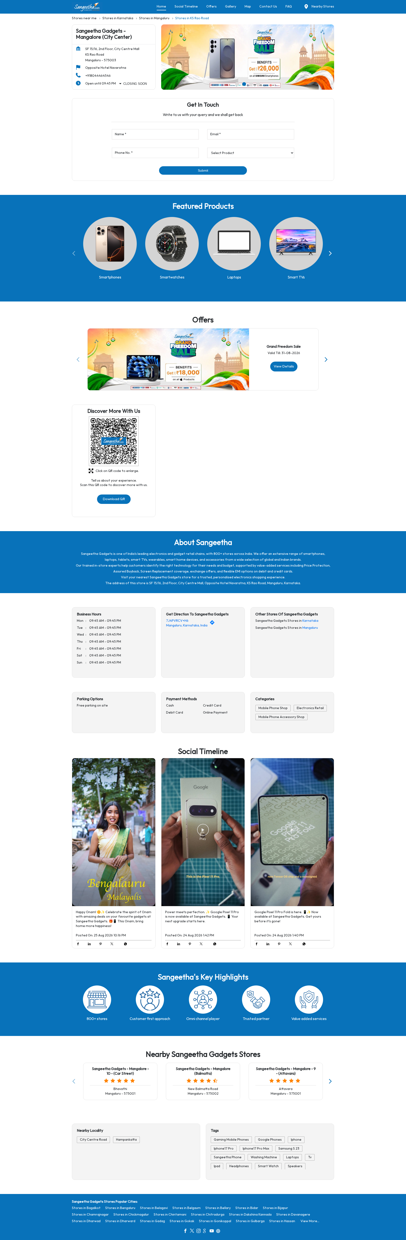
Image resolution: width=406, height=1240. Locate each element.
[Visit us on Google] (206, 1231)
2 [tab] (244, 84)
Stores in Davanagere (293, 1214)
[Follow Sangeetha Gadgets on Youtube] (213, 1231)
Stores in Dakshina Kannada (250, 1214)
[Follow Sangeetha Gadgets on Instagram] (199, 1231)
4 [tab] (258, 84)
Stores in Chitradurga (207, 1214)
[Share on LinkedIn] (90, 944)
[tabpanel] (247, 57)
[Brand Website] (219, 1231)
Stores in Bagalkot (86, 1208)
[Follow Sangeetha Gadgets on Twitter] (193, 1231)
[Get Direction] (213, 624)
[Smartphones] (110, 244)
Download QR (114, 499)
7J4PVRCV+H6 (177, 621)
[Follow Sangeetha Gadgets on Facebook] (186, 1231)
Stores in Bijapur (275, 1208)
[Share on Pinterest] (101, 944)
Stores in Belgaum (186, 1208)
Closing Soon (135, 83)
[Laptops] (234, 244)
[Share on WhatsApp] (124, 944)
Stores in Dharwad (86, 1221)
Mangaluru (310, 628)
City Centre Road (93, 1139)
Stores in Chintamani (170, 1214)
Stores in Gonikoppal (215, 1221)
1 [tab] (237, 84)
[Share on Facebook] (79, 944)
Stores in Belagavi (154, 1208)
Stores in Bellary (218, 1208)
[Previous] (75, 253)
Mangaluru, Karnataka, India (186, 625)
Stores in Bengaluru (120, 1208)
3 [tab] (251, 84)
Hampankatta (126, 1139)
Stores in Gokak (182, 1221)
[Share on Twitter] (113, 944)
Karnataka (310, 621)
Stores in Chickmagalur (131, 1214)
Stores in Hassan (282, 1221)
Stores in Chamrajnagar (90, 1214)
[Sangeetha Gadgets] (87, 7)
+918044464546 (98, 75)
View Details (284, 366)
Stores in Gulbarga (250, 1221)
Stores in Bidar (246, 1208)
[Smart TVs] (296, 244)
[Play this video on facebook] (114, 832)
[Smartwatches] (172, 244)
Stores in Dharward (120, 1221)
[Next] (331, 253)
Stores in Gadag (152, 1221)
